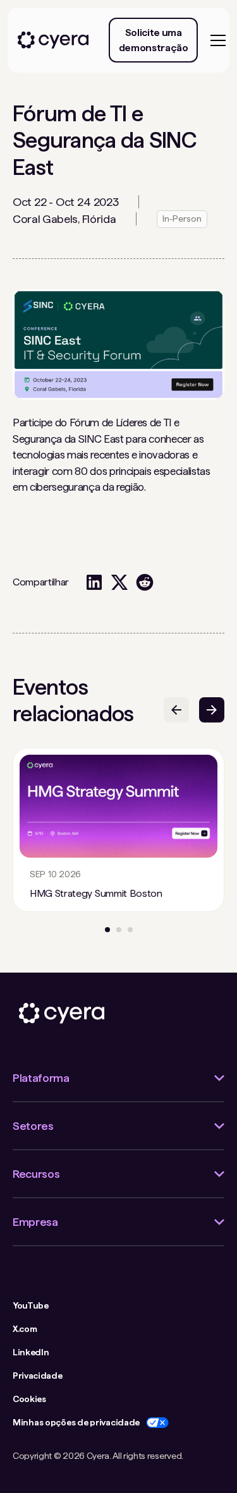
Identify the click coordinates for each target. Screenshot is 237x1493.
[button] (215, 40)
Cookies (29, 1399)
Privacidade (37, 1375)
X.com (25, 1329)
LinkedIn (31, 1352)
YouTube (31, 1305)
